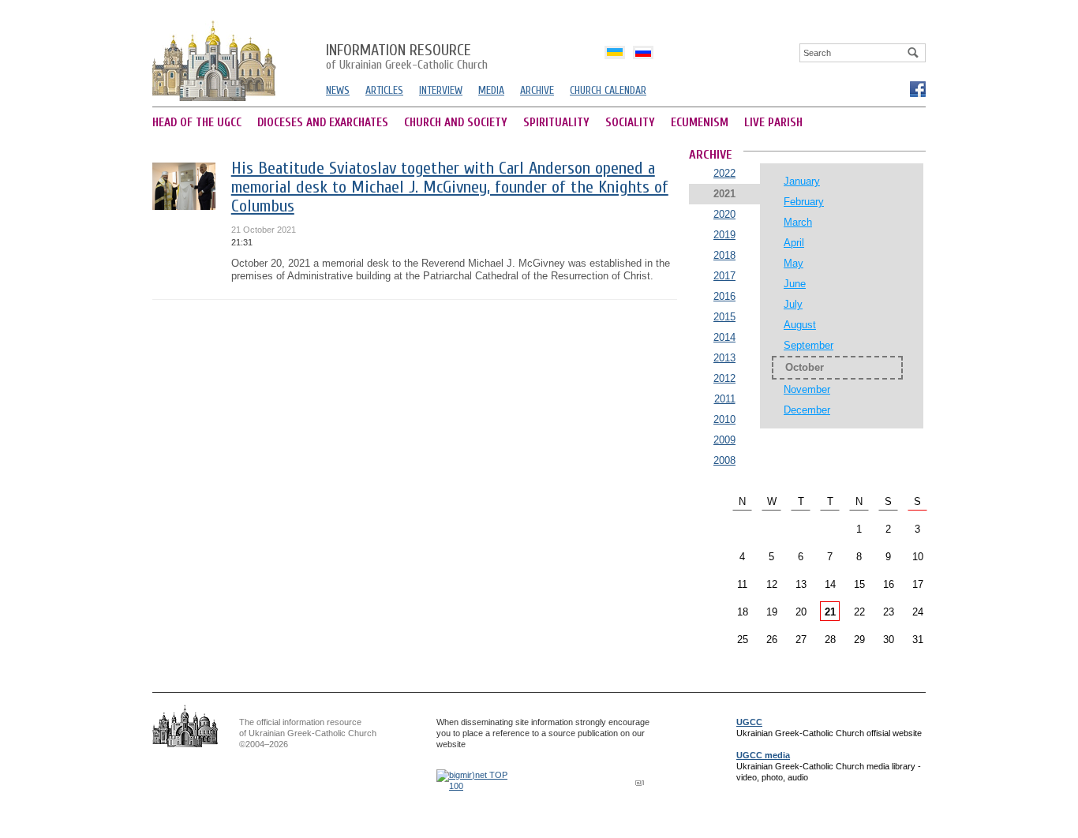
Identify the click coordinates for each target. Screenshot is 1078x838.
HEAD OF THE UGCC (196, 122)
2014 (724, 337)
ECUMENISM (699, 122)
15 (859, 584)
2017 (724, 276)
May (793, 263)
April (794, 243)
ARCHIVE (537, 90)
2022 (724, 173)
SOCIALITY (630, 122)
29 (859, 639)
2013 (724, 358)
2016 (724, 296)
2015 (724, 317)
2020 (724, 214)
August (800, 325)
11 (742, 584)
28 (830, 639)
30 (888, 639)
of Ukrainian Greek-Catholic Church (407, 57)
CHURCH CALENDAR (608, 90)
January (802, 181)
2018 (724, 255)
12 (771, 584)
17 (917, 584)
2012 (724, 378)
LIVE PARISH (773, 122)
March (798, 222)
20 (801, 612)
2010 (724, 419)
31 (917, 639)
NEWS (338, 90)
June (795, 284)
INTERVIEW (440, 90)
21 (830, 612)
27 (801, 639)
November (807, 389)
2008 (724, 460)
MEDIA (491, 90)
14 (830, 584)
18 (742, 612)
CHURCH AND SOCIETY (455, 122)
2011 (725, 399)
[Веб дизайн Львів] (641, 782)
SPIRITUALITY (556, 122)
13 (801, 584)
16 (888, 584)
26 (771, 639)
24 (917, 612)
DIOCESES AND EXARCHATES (322, 122)
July (793, 304)
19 (771, 612)
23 (888, 612)
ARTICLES (384, 90)
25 (742, 639)
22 (859, 612)
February (804, 202)
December (807, 410)
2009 (724, 440)
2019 (724, 235)
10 (917, 557)
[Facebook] (917, 88)
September (808, 345)
